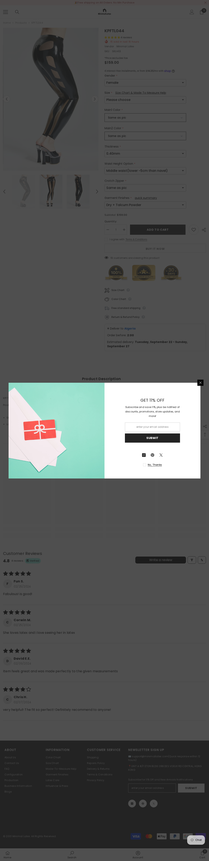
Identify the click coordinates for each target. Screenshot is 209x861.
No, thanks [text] (155, 464)
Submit (152, 438)
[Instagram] (144, 455)
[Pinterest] (152, 455)
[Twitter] (161, 455)
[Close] (200, 383)
